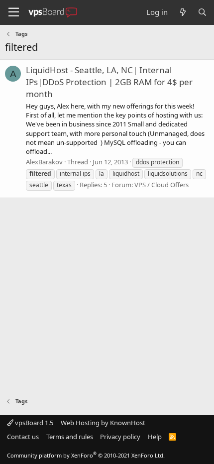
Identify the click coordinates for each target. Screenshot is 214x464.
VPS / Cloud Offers (161, 184)
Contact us (23, 436)
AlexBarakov (44, 161)
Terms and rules (69, 436)
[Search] (202, 12)
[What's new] (182, 12)
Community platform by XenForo (86, 455)
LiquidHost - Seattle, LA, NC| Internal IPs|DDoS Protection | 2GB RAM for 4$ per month (109, 82)
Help (155, 436)
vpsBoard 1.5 (33, 422)
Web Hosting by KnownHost (103, 422)
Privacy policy (120, 436)
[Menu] (13, 12)
